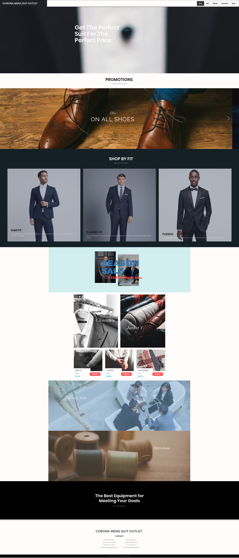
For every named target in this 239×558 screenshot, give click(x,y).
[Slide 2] (119, 144)
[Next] (228, 118)
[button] (95, 374)
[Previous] (10, 118)
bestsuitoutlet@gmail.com (109, 547)
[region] (119, 269)
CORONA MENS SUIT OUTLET (20, 3)
